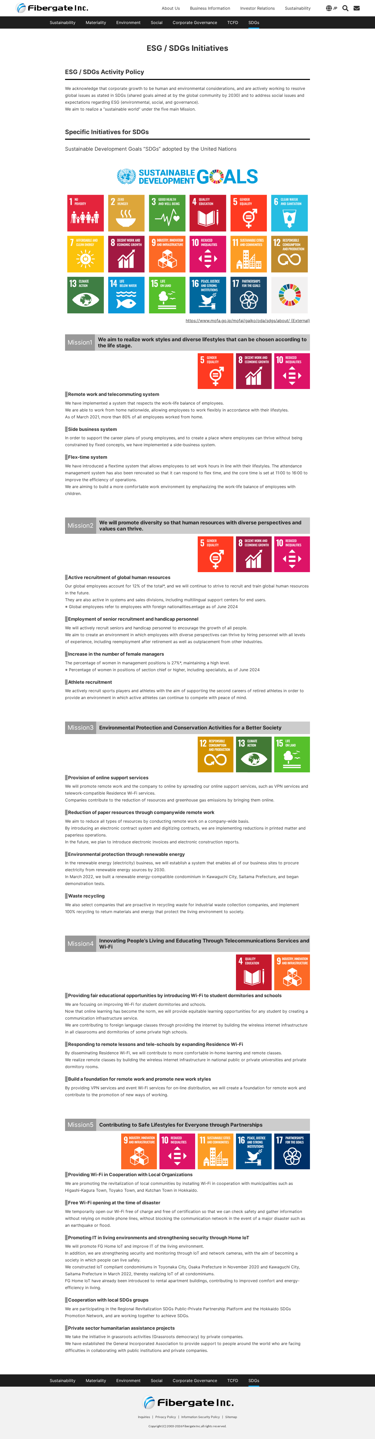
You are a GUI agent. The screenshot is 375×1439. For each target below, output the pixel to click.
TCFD (232, 22)
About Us (171, 8)
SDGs (253, 22)
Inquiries (144, 1417)
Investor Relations (257, 8)
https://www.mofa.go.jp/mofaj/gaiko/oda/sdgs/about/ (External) (248, 320)
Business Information (210, 8)
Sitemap (231, 1417)
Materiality (96, 22)
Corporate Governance (195, 22)
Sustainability (298, 8)
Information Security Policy (200, 1417)
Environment (128, 22)
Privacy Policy (165, 1417)
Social (156, 22)
